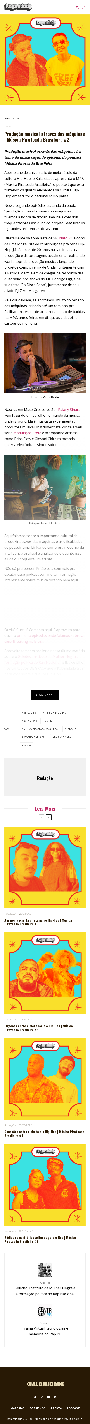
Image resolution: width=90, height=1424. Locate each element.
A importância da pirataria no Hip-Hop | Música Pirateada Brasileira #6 (38, 922)
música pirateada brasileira (41, 729)
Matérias (17, 1408)
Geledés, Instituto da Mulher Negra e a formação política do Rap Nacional (45, 1288)
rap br (27, 745)
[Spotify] (55, 1397)
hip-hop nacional (55, 712)
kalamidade (31, 721)
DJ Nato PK (30, 712)
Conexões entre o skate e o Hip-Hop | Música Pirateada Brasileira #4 (44, 1133)
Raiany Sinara (69, 409)
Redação (45, 778)
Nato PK (66, 238)
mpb (49, 721)
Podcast (9, 125)
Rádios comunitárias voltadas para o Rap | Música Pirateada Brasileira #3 (40, 1239)
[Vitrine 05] (45, 973)
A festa (56, 1408)
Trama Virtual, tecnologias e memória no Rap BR (45, 1329)
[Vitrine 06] (45, 867)
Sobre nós (37, 1408)
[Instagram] (41, 1397)
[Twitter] (35, 1397)
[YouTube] (48, 1397)
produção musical (35, 737)
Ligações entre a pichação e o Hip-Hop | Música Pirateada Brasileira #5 (38, 1028)
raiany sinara (62, 737)
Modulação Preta (27, 432)
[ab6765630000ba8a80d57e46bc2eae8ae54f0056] (45, 1185)
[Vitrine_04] (45, 1079)
